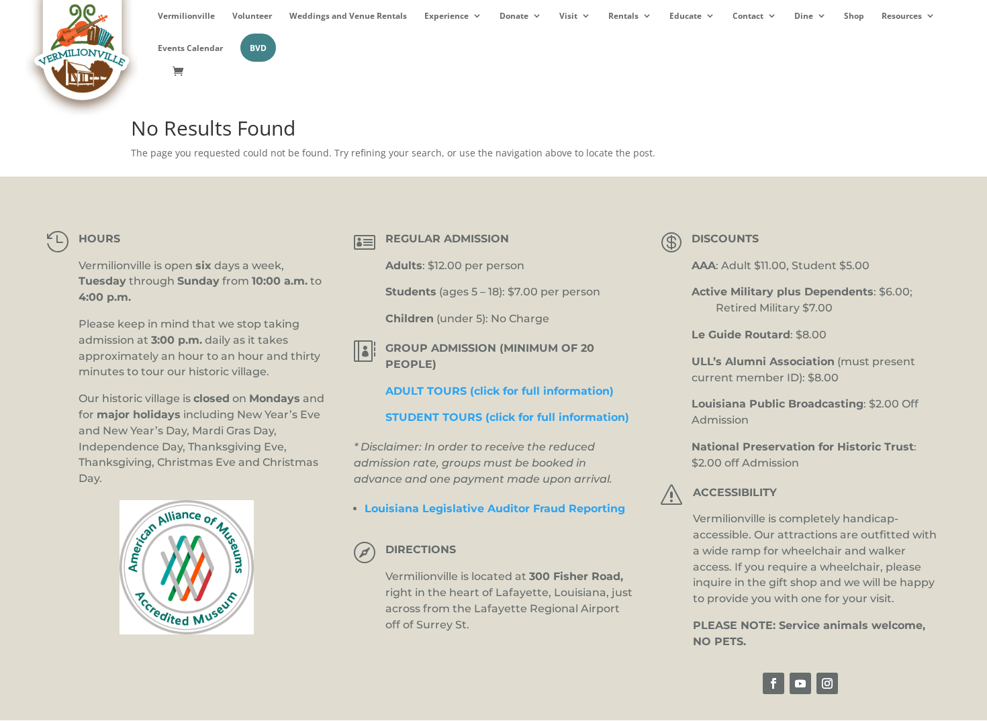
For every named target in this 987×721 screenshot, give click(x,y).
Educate (685, 16)
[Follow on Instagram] (827, 683)
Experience (446, 16)
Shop (854, 16)
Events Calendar (190, 48)
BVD (258, 47)
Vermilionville (186, 16)
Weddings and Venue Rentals (348, 16)
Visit (568, 16)
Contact (748, 16)
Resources (902, 16)
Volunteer (252, 16)
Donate (514, 16)
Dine (803, 16)
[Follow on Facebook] (773, 683)
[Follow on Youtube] (800, 683)
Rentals (623, 16)
